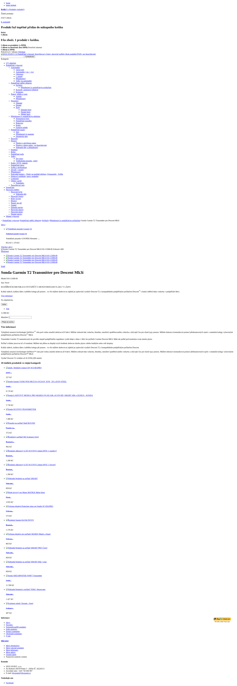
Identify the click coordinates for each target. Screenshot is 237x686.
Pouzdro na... (10, 428)
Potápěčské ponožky (24, 121)
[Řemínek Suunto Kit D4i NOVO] (20, 520)
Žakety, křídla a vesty (19, 94)
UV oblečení (11, 63)
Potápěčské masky (18, 130)
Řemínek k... (10, 442)
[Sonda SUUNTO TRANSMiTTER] (21, 409)
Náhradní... (10, 483)
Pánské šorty (26, 112)
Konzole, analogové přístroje (27, 90)
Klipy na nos (16, 199)
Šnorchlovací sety (18, 185)
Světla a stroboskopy (19, 167)
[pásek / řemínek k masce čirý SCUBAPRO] (24, 368)
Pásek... (8, 497)
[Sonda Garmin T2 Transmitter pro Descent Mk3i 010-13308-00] (31, 256)
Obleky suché (16, 181)
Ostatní (13, 205)
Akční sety (20, 70)
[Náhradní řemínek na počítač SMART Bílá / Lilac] (26, 562)
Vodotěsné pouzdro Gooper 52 (16, 234)
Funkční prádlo (22, 127)
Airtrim (18, 96)
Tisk (7, 309)
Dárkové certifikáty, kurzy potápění (24, 176)
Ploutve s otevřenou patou (26, 143)
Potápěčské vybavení (14, 65)
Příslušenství (21, 79)
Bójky (13, 152)
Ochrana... (9, 511)
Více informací (7, 296)
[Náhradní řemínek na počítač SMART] (22, 478)
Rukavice (19, 123)
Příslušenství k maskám (25, 134)
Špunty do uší (16, 203)
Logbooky (15, 179)
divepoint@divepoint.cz (21, 673)
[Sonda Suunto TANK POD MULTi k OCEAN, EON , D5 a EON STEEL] (36, 382)
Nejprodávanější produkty (16, 627)
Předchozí (5, 251)
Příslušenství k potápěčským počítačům (36, 87)
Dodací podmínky (13, 631)
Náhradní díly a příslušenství (27, 147)
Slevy (3, 225)
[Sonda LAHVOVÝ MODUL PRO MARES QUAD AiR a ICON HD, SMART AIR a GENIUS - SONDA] (49, 395)
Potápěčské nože (17, 154)
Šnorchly (14, 139)
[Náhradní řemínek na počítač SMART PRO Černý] (26, 548)
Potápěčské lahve (17, 165)
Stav (3, 283)
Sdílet (4, 304)
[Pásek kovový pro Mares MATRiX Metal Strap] (25, 492)
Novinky (9, 625)
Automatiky (15, 68)
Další (3, 266)
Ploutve (14, 141)
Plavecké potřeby (12, 190)
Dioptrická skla (22, 136)
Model (4, 278)
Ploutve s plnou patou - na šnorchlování (31, 145)
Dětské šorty (25, 114)
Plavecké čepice (17, 196)
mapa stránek (11, 5)
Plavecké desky (17, 212)
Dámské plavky (17, 207)
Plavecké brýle (16, 192)
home (8, 3)
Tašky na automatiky (24, 81)
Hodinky (14, 150)
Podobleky (20, 183)
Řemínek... (9, 456)
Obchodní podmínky (14, 634)
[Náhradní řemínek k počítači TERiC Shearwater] (25, 589)
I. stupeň (19, 76)
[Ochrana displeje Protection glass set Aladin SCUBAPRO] (29, 506)
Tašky (13, 156)
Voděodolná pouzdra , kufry (27, 161)
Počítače (19, 85)
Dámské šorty (26, 110)
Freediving (10, 187)
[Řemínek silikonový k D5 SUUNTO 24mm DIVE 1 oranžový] (31, 451)
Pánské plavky (16, 214)
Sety (17, 132)
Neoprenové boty (22, 119)
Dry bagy (19, 159)
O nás (8, 636)
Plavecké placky (17, 210)
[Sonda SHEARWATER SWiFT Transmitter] (24, 576)
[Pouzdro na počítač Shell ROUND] (20, 423)
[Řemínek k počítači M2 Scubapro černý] (22, 437)
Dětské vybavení (12, 216)
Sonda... (8, 386)
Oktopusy (19, 74)
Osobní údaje (11, 655)
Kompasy (19, 92)
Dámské (19, 103)
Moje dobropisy (12, 650)
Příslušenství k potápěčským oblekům (25, 116)
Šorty (18, 107)
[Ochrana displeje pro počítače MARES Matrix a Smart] (28, 534)
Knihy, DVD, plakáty (19, 163)
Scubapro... (10, 608)
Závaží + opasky (17, 170)
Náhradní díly (21, 194)
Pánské (18, 105)
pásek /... (9, 372)
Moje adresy (11, 652)
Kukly (18, 125)
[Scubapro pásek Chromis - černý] (19, 603)
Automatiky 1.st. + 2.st (25, 72)
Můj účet (5, 641)
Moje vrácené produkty (15, 648)
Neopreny (15, 101)
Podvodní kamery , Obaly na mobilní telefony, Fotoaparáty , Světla (37, 174)
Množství (4, 317)
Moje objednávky (13, 646)
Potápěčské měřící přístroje (21, 83)
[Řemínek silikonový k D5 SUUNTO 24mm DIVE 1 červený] (31, 465)
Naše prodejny (11, 629)
